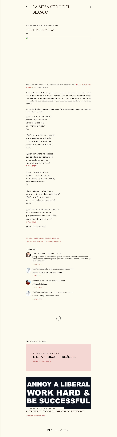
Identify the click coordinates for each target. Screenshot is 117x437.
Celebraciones (36, 241)
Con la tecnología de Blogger (60, 430)
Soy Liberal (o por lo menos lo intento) (55, 411)
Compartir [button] (29, 238)
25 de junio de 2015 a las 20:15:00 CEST (52, 280)
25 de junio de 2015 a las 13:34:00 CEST (61, 269)
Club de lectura (47, 241)
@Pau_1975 (31, 166)
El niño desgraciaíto (40, 269)
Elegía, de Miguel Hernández (54, 357)
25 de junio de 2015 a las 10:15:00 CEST (49, 253)
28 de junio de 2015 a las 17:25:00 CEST (61, 292)
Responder (37, 264)
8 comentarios (46, 361)
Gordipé (35, 281)
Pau (34, 253)
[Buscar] (90, 6)
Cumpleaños (57, 241)
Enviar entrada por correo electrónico (46, 238)
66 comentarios (39, 415)
